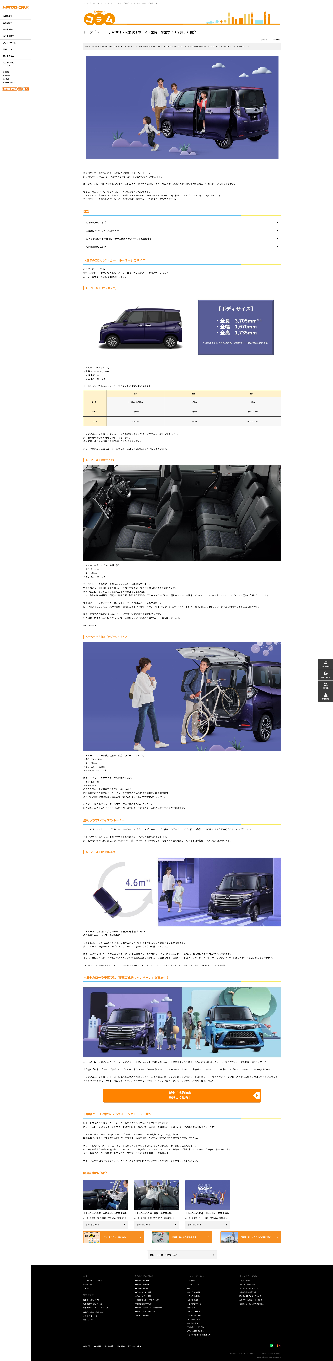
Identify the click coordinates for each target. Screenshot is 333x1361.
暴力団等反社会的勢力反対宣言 (250, 1296)
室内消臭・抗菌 (192, 1323)
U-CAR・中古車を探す (145, 1276)
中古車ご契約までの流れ (143, 1304)
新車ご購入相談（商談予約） (93, 1312)
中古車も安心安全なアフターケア (147, 1300)
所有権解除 (7, 75)
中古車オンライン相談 (143, 1292)
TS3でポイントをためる (195, 1327)
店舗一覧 (86, 1346)
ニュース (87, 1276)
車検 (188, 1288)
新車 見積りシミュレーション (93, 1307)
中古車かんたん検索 (142, 1280)
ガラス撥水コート (193, 1319)
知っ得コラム (88, 1284)
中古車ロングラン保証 (143, 1296)
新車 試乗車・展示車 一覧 (92, 1304)
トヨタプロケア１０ (194, 1304)
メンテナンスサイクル (195, 1284)
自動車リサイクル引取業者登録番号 (251, 1304)
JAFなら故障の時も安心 (195, 1331)
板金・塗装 (191, 1307)
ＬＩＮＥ (86, 1288)
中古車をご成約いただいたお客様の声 (148, 1307)
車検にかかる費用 (193, 1292)
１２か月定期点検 (193, 1296)
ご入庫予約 (191, 1280)
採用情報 (6, 79)
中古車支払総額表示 (142, 1284)
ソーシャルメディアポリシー (249, 1288)
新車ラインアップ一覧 (91, 1300)
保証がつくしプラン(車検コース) (199, 1335)
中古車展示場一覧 (141, 1288)
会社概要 (6, 72)
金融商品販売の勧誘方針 (248, 1292)
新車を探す (88, 1295)
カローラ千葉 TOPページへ (163, 1255)
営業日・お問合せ (9, 82)
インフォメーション (248, 1276)
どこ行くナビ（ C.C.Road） (93, 1280)
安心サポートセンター (91, 1316)
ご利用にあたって (245, 1280)
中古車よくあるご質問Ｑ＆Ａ (145, 1311)
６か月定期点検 (192, 1300)
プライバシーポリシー (247, 1284)
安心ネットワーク (89, 1320)
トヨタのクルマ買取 (142, 1315)
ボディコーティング (194, 1311)
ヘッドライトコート (194, 1315)
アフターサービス (195, 1276)
